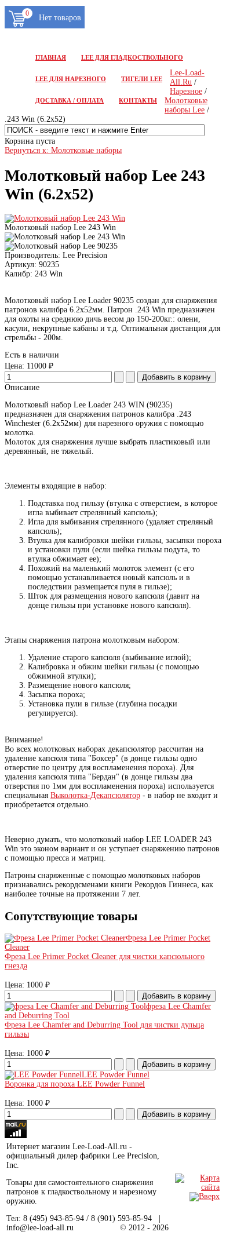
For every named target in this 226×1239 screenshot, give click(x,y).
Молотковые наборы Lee (186, 105)
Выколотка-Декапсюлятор (95, 795)
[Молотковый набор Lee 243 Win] (65, 218)
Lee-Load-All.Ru (187, 77)
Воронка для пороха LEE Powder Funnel (75, 1084)
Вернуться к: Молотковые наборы (63, 150)
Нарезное (186, 91)
